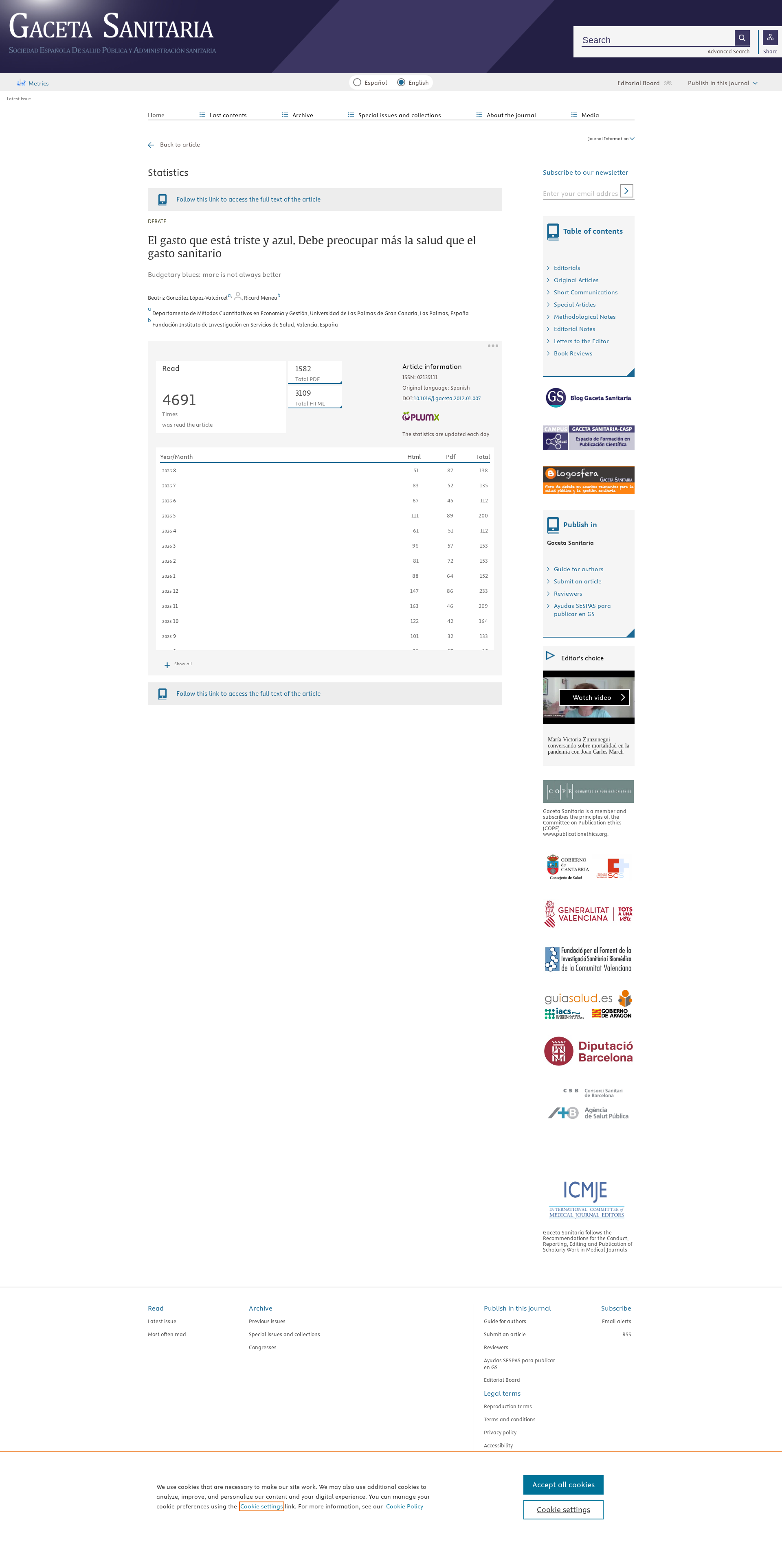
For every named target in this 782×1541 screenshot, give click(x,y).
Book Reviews (573, 353)
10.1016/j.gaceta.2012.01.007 (447, 398)
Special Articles (575, 304)
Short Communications (586, 292)
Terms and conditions (510, 1419)
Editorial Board (638, 83)
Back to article (180, 144)
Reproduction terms (508, 1406)
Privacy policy (500, 1432)
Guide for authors (579, 569)
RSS (626, 1334)
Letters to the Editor (581, 341)
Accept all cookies (563, 1484)
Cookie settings (261, 1506)
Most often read (167, 1334)
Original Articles (576, 280)
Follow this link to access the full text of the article (248, 199)
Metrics (39, 83)
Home (156, 115)
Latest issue (19, 98)
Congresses (263, 1347)
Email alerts (616, 1321)
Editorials (567, 268)
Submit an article (578, 581)
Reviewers (568, 593)
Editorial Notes (574, 329)
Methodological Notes (585, 316)
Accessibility (498, 1445)
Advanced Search (728, 51)
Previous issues (267, 1321)
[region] (391, 1496)
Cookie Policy (404, 1506)
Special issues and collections (284, 1334)
